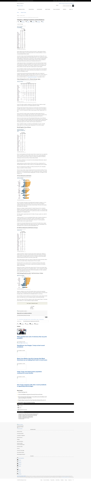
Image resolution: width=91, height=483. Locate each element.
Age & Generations (20, 441)
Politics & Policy (19, 431)
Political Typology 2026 (22, 392)
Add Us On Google (20, 24)
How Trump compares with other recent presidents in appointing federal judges (31, 385)
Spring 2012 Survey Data (23, 409)
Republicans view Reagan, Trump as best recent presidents (31, 346)
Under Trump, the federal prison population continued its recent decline (29, 372)
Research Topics (21, 9)
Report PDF (21, 405)
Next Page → (32, 308)
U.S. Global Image (41, 319)
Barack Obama (21, 319)
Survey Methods (21, 418)
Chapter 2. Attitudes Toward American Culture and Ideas (28, 415)
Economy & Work (19, 446)
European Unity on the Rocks (32, 76)
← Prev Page (32, 306)
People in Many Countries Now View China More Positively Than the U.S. (32, 400)
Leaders (37, 319)
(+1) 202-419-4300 (19, 428)
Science (18, 448)
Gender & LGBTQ (19, 443)
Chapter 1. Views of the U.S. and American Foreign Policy (28, 414)
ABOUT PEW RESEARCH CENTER (21, 476)
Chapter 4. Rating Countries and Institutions (26, 417)
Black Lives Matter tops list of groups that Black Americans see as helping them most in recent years (32, 359)
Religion (18, 439)
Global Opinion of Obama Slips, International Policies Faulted (27, 17)
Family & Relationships (20, 444)
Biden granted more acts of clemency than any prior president (32, 337)
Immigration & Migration (21, 435)
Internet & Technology (20, 450)
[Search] (73, 6)
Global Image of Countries (27, 319)
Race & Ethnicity (19, 437)
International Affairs (33, 319)
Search (57, 5)
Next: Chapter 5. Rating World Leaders (32, 303)
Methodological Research (21, 454)
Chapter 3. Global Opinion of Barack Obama (26, 416)
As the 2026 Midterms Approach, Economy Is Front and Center (30, 394)
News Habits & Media (20, 452)
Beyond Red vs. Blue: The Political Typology (26, 402)
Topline (20, 407)
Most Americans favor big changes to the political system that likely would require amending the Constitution (32, 397)
